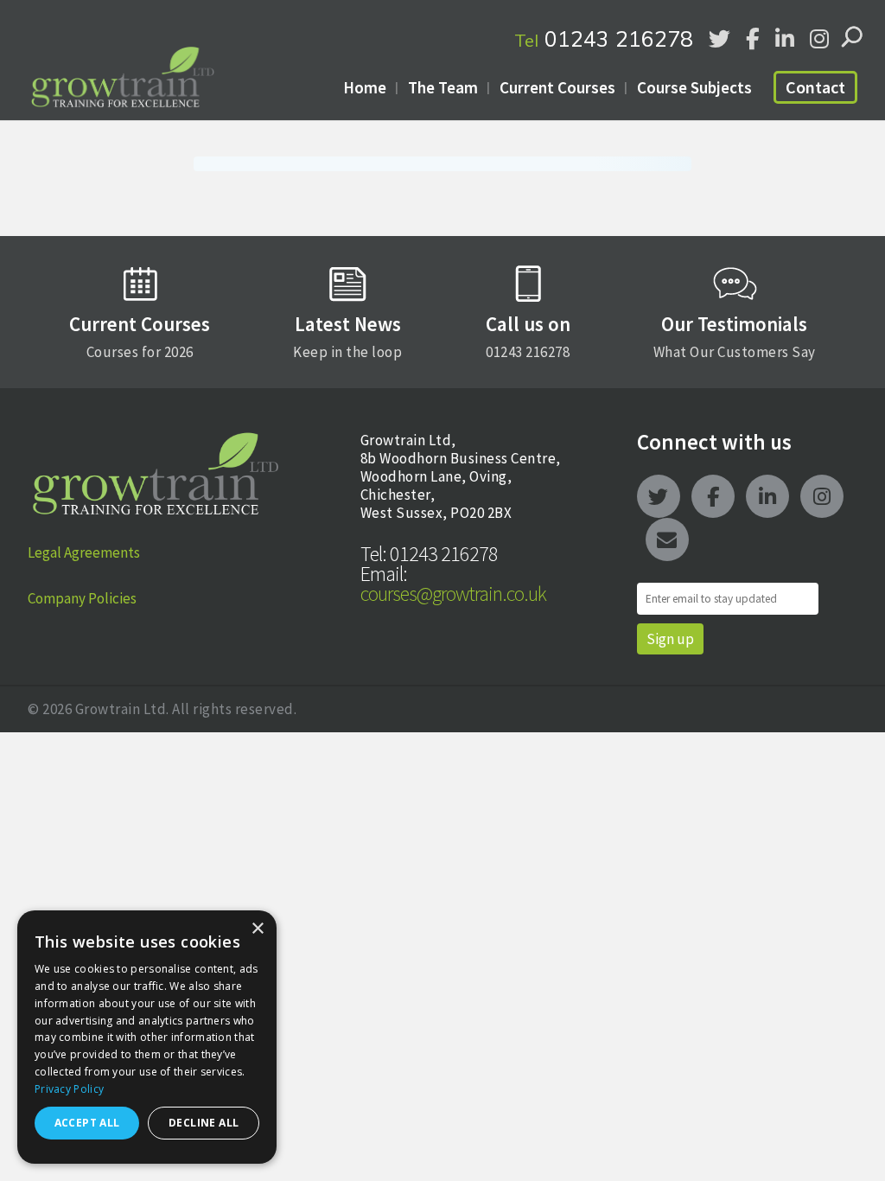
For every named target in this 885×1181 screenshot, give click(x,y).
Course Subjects (694, 87)
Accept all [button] (87, 1122)
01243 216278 (603, 38)
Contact (815, 87)
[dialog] (147, 1037)
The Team (443, 87)
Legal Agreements (84, 552)
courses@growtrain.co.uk (453, 583)
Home (364, 87)
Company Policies (82, 598)
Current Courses (557, 87)
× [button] (257, 928)
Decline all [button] (204, 1122)
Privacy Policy (69, 1089)
